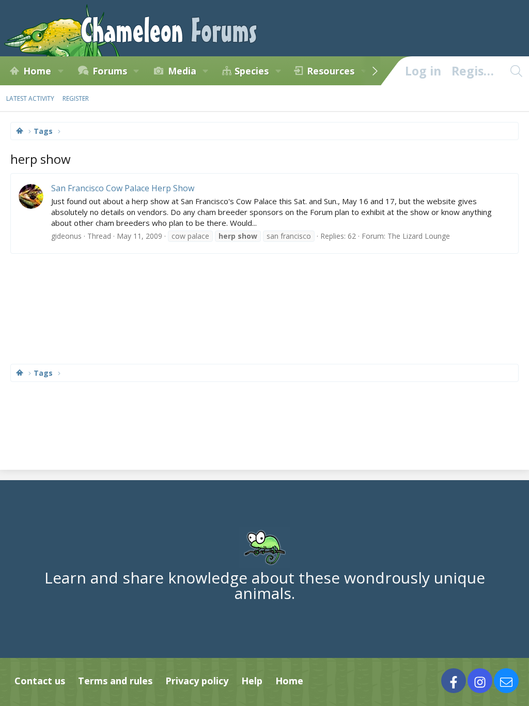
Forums (109, 71)
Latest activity (30, 98)
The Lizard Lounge (418, 236)
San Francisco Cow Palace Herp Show (122, 188)
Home (37, 71)
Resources (330, 71)
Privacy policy (196, 680)
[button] (60, 70)
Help (251, 680)
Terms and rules (115, 680)
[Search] (516, 70)
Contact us (39, 680)
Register (76, 98)
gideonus (66, 236)
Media (182, 71)
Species (252, 71)
